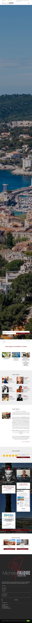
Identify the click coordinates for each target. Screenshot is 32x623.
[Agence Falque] (7, 3)
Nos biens (13, 314)
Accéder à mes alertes (26, 0)
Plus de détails (16, 621)
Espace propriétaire (19, 0)
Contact (19, 314)
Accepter (28, 620)
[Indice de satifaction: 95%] (9, 0)
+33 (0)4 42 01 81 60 (19, 1)
